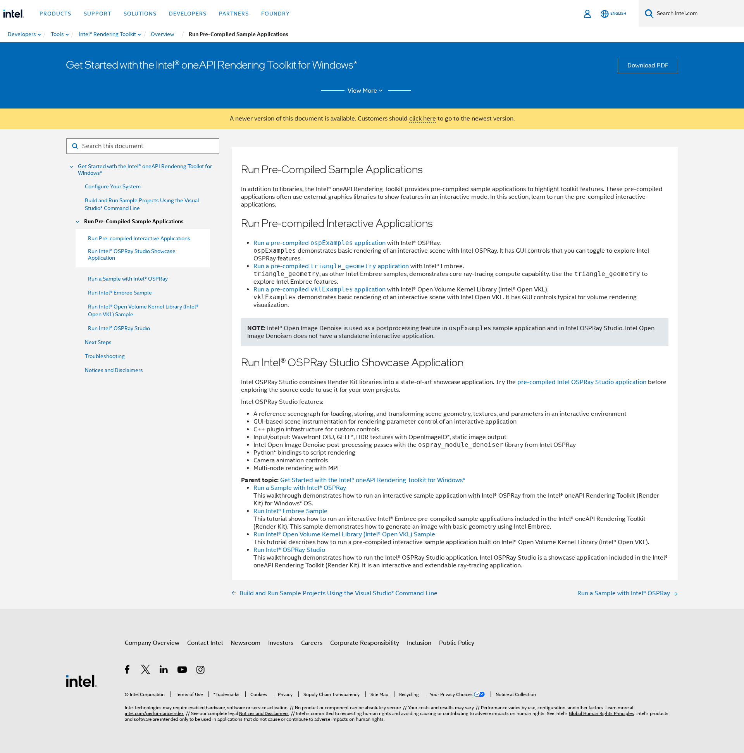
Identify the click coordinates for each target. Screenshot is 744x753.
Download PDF (647, 65)
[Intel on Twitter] (146, 671)
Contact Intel (205, 643)
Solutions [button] (140, 13)
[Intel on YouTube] (183, 671)
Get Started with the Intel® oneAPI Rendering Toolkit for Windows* (145, 169)
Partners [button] (234, 13)
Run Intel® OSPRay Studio (119, 328)
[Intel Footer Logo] (81, 680)
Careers (311, 643)
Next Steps (98, 342)
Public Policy (456, 643)
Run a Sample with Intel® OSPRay (128, 278)
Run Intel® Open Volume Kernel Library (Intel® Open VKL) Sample (344, 534)
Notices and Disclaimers (114, 370)
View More (362, 91)
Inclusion (419, 643)
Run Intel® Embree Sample (120, 292)
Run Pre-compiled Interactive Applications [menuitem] (139, 238)
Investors (280, 643)
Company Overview (152, 643)
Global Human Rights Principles (601, 713)
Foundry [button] (275, 13)
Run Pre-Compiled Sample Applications (134, 221)
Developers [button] (188, 13)
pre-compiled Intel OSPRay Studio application (581, 382)
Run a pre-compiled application (319, 243)
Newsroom (245, 643)
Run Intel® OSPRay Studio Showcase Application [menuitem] (132, 254)
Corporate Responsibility (364, 643)
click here (422, 118)
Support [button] (97, 13)
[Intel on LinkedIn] (164, 671)
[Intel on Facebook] (128, 671)
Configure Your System (113, 186)
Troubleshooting (105, 356)
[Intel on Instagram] (201, 671)
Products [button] (55, 13)
